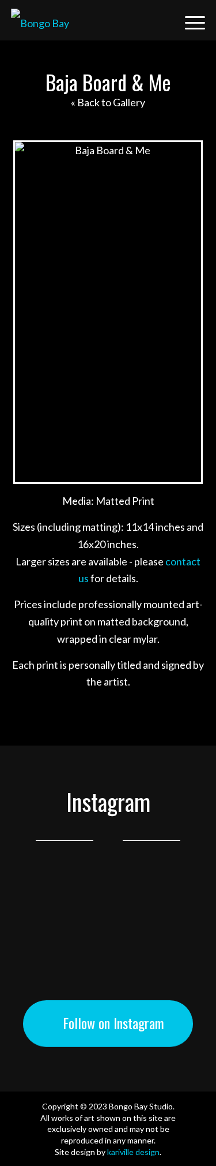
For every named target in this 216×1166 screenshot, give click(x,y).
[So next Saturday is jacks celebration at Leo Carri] (108, 925)
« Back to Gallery (108, 102)
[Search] (162, 20)
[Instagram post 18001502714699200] (108, 980)
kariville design (133, 1152)
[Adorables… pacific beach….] (108, 962)
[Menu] (189, 20)
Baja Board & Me (108, 81)
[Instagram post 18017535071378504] (108, 888)
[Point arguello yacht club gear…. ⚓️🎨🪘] (108, 906)
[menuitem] (162, 20)
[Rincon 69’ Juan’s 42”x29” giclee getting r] (108, 943)
